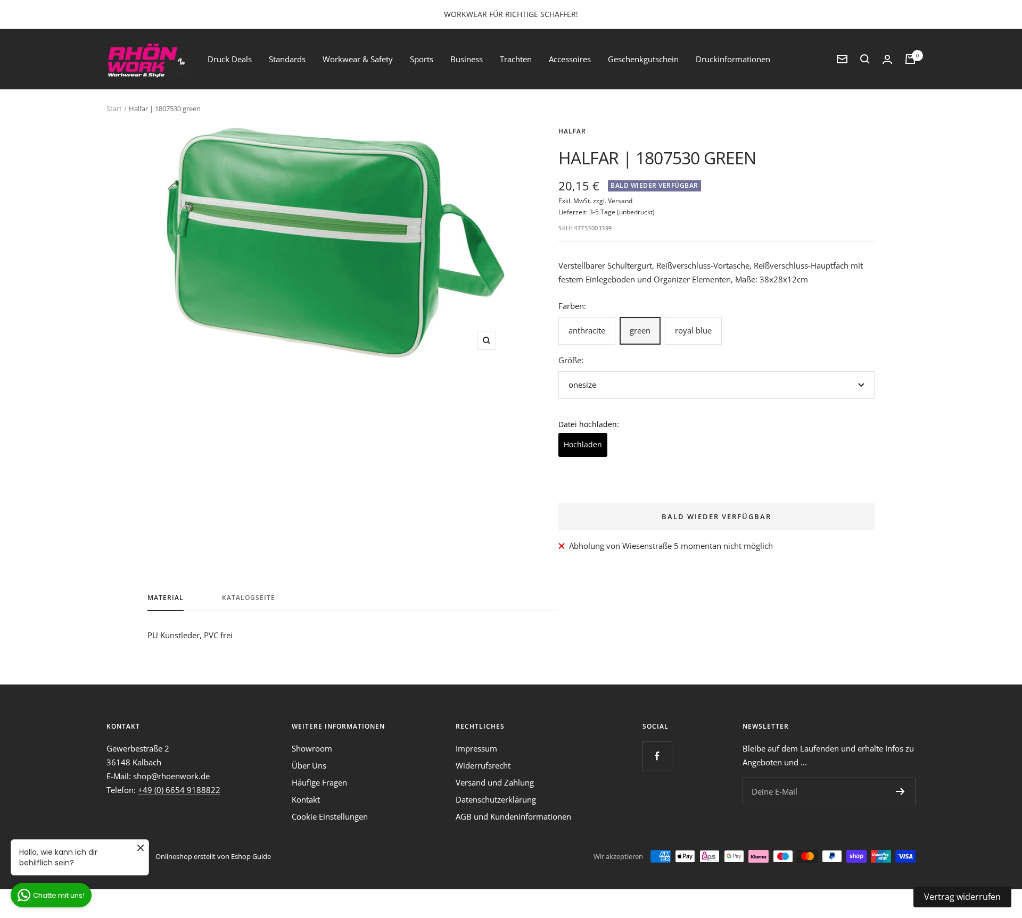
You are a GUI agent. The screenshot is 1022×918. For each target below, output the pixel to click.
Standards (287, 59)
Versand (620, 200)
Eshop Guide (251, 856)
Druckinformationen (733, 59)
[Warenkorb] (910, 59)
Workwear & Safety (358, 59)
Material (165, 598)
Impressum (476, 748)
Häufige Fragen (319, 782)
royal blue (693, 330)
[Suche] (865, 59)
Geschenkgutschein (643, 59)
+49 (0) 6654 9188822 (179, 790)
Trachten (516, 59)
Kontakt (306, 799)
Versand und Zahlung (495, 782)
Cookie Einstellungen (330, 816)
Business (466, 59)
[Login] (887, 59)
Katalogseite (248, 598)
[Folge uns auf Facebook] (657, 756)
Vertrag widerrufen (962, 897)
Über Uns (309, 765)
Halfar (572, 131)
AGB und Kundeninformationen (513, 816)
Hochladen (583, 444)
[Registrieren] (900, 791)
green (640, 330)
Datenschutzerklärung (496, 799)
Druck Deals (230, 59)
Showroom (312, 748)
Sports (421, 59)
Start (114, 108)
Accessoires (570, 59)
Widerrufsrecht (483, 765)
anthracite (586, 330)
